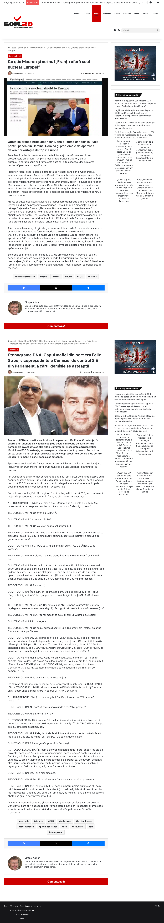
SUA (80, 276)
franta (44, 276)
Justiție (87, 13)
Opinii (136, 13)
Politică (77, 13)
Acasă (13, 47)
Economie (107, 13)
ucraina (93, 276)
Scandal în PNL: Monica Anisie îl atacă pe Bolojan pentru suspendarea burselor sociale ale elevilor (135, 125)
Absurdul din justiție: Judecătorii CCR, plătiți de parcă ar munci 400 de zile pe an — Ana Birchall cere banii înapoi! (135, 103)
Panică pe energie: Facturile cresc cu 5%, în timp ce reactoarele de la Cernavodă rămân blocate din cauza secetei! (134, 135)
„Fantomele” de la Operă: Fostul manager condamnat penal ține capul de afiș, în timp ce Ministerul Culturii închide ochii (144, 151)
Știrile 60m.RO (25, 47)
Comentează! (56, 326)
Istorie (145, 13)
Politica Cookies (22, 914)
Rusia (69, 276)
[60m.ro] (18, 22)
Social (117, 13)
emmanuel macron (25, 276)
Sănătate (127, 13)
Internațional (39, 47)
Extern (96, 13)
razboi (57, 276)
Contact (155, 13)
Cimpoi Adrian (17, 73)
